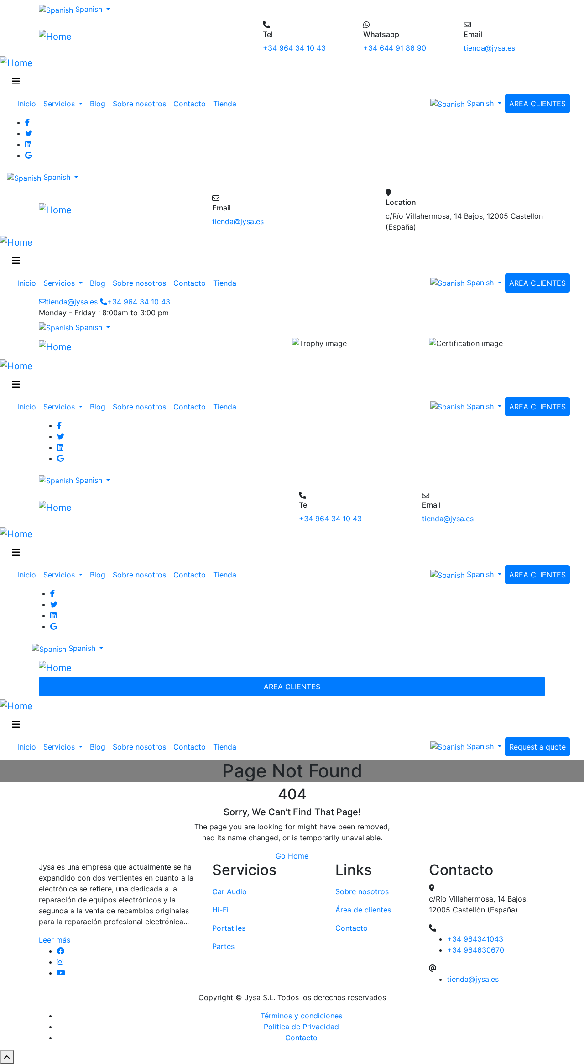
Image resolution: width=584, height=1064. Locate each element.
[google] (301, 155)
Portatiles (228, 928)
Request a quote (537, 746)
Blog (97, 103)
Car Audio (229, 891)
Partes (223, 946)
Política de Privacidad (301, 1026)
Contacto (189, 103)
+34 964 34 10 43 (294, 47)
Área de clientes (363, 909)
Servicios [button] (60, 103)
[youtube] (127, 972)
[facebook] (127, 950)
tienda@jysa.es (489, 47)
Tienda (224, 103)
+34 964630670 (475, 949)
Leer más (54, 939)
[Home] (55, 36)
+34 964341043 (475, 938)
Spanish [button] (88, 9)
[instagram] (127, 961)
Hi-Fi (220, 909)
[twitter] (301, 133)
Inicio (27, 103)
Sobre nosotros (139, 103)
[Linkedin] (301, 144)
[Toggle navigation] (16, 81)
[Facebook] (301, 122)
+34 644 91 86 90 (394, 47)
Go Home (292, 855)
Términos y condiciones (301, 1015)
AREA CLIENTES (537, 103)
